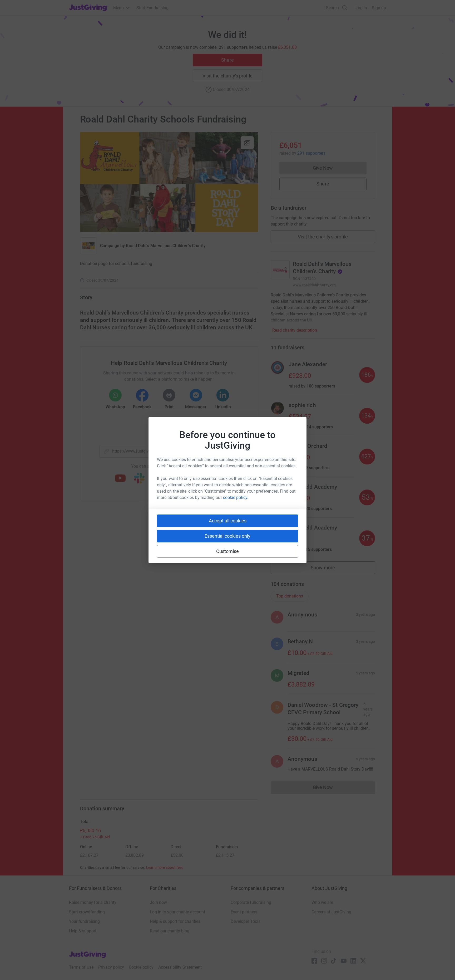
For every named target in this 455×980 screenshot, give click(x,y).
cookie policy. (235, 497)
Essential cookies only (227, 536)
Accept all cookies (227, 520)
